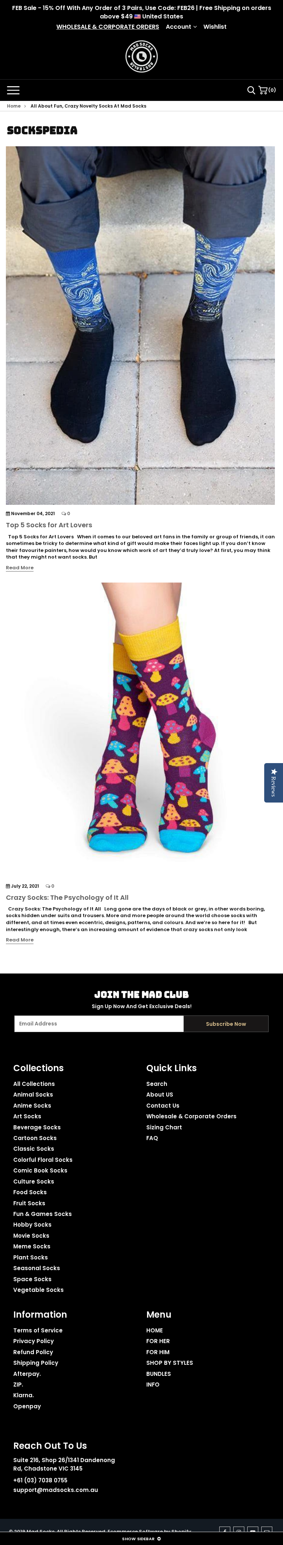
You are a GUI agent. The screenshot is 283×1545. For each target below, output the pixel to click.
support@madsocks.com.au (55, 1490)
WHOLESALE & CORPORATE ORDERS (107, 27)
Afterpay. (27, 1374)
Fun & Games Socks (42, 1214)
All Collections (34, 1084)
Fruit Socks (29, 1203)
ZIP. (18, 1384)
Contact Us (162, 1105)
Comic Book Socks (40, 1170)
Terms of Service (38, 1330)
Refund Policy (33, 1352)
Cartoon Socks (35, 1138)
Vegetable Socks (38, 1290)
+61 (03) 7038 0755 (40, 1480)
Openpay (27, 1406)
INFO (153, 1384)
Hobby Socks (32, 1224)
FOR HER (158, 1341)
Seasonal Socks (36, 1268)
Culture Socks (33, 1181)
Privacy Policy (33, 1341)
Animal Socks (33, 1094)
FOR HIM (158, 1352)
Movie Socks (31, 1236)
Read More (20, 567)
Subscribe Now (226, 1024)
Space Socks (32, 1279)
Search (156, 1084)
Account (178, 27)
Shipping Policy (35, 1363)
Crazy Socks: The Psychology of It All (67, 897)
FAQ (152, 1138)
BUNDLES (158, 1374)
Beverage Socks (37, 1127)
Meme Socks (31, 1246)
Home (14, 106)
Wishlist (215, 27)
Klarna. (23, 1395)
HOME (154, 1330)
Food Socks (30, 1192)
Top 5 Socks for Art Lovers (49, 524)
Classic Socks (33, 1149)
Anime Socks (32, 1105)
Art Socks (27, 1116)
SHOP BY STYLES (169, 1363)
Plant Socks (30, 1257)
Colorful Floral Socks (43, 1160)
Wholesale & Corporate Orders (191, 1116)
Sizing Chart (164, 1127)
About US (159, 1094)
